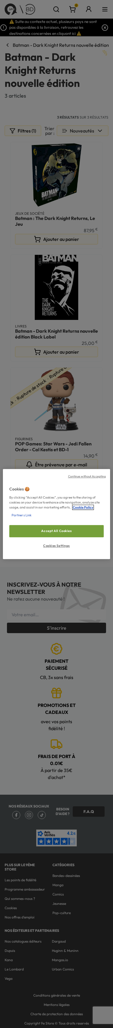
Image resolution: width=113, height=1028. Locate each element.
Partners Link (22, 515)
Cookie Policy (83, 507)
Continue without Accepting (87, 476)
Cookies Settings (56, 546)
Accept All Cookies (56, 531)
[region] (56, 514)
